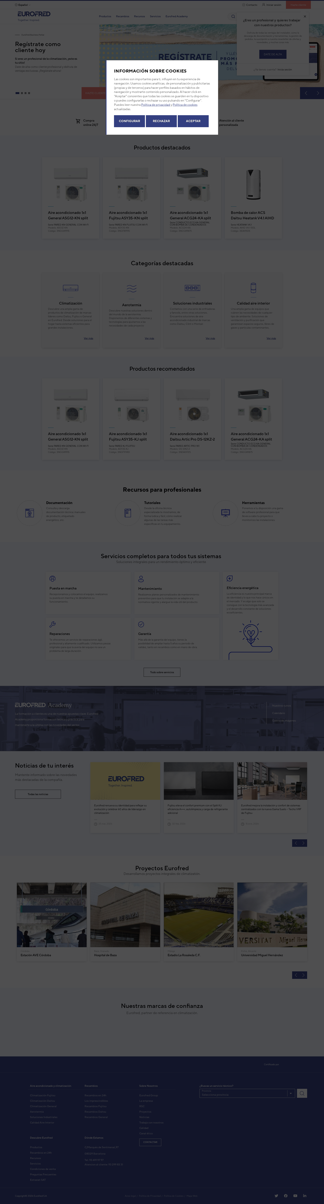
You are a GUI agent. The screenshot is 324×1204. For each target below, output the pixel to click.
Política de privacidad (155, 105)
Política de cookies (185, 105)
